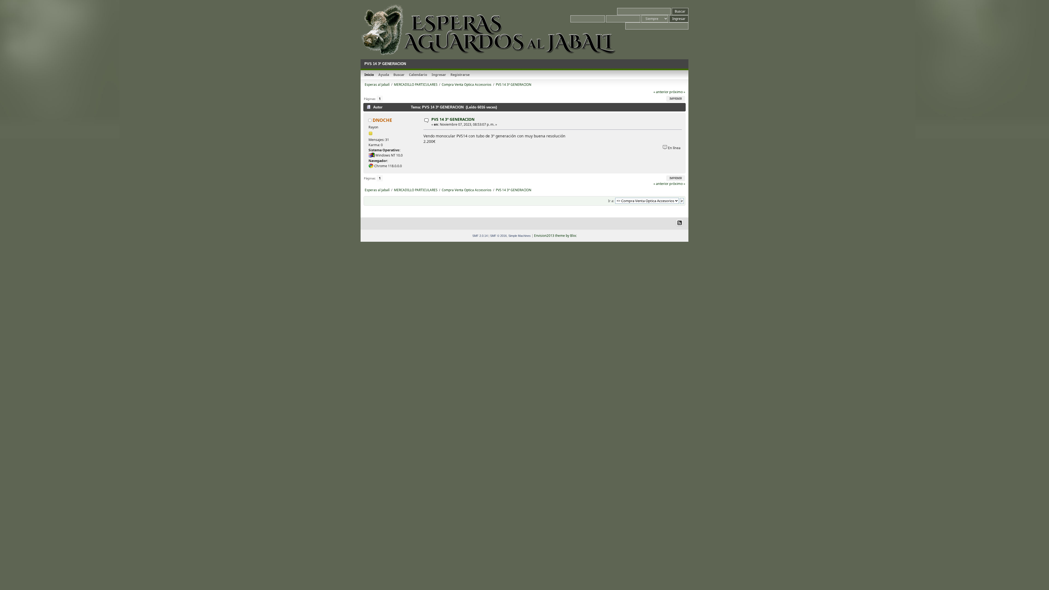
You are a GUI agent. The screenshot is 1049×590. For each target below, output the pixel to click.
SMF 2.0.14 (480, 235)
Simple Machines (519, 235)
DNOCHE (382, 120)
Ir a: (611, 201)
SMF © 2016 (498, 235)
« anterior (660, 92)
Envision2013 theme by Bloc (555, 236)
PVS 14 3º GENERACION (453, 119)
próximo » (677, 92)
